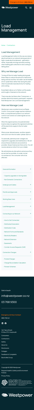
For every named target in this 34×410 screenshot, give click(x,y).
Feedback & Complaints (9, 354)
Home (3, 45)
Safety (3, 342)
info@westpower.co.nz (15, 296)
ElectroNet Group (7, 358)
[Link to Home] (9, 8)
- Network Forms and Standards (13, 232)
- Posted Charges (9, 259)
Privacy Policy (5, 376)
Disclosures (5, 348)
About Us (4, 345)
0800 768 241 (28, 2)
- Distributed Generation (11, 224)
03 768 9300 (9, 302)
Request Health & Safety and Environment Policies (14, 372)
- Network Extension (9, 239)
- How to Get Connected (11, 220)
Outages (4, 351)
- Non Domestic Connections (12, 180)
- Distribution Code (9, 228)
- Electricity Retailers (10, 236)
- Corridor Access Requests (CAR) (14, 247)
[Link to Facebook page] (6, 323)
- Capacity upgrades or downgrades (15, 176)
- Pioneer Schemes (9, 267)
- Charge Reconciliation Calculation (14, 263)
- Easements (7, 243)
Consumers (5, 335)
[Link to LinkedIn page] (2, 323)
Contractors (11, 45)
